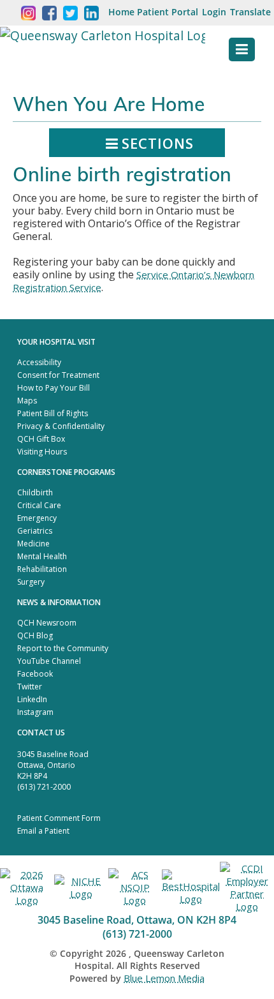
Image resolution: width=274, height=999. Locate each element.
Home (121, 12)
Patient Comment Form (59, 818)
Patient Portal (167, 12)
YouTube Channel (49, 661)
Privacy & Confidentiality (61, 426)
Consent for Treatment (58, 375)
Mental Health (42, 556)
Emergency (37, 518)
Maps (27, 400)
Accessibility (39, 362)
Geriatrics (34, 530)
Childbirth (35, 492)
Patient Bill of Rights (52, 413)
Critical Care (39, 505)
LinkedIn (32, 699)
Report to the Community (62, 648)
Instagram (35, 712)
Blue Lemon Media (164, 978)
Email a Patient (43, 830)
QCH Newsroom (46, 622)
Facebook (35, 673)
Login (214, 12)
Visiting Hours (42, 451)
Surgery (31, 581)
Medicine (33, 543)
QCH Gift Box (41, 438)
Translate (250, 12)
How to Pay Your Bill (53, 387)
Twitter (29, 686)
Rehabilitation (42, 569)
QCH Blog (35, 635)
